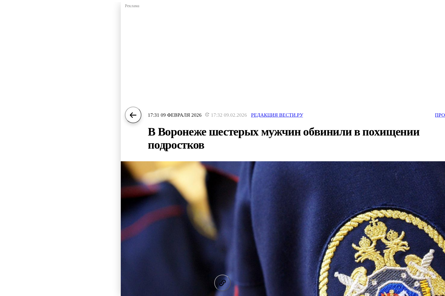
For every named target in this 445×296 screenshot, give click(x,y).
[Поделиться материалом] (222, 283)
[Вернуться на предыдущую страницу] (133, 115)
